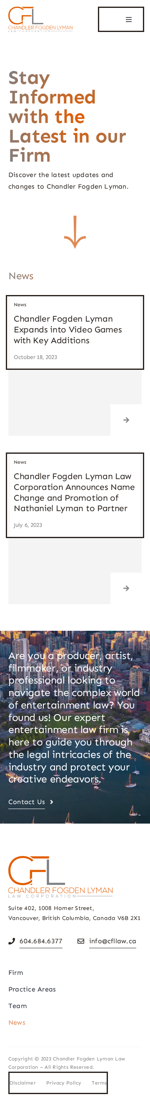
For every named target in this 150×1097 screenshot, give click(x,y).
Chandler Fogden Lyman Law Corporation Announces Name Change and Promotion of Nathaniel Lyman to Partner (74, 492)
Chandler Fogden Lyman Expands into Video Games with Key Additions (68, 329)
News (20, 304)
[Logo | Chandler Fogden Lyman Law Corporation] (40, 10)
